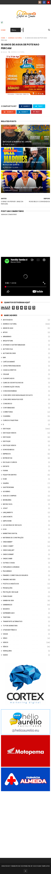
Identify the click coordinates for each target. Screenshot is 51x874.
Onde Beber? (8, 542)
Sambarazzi (7, 605)
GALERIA (6, 483)
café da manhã (9, 362)
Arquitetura (8, 341)
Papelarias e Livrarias (11, 567)
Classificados (8, 378)
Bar (4, 357)
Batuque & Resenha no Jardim (17, 141)
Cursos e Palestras (10, 420)
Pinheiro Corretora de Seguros (15, 575)
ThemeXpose (15, 866)
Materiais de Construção (13, 538)
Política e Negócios (11, 584)
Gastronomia (8, 487)
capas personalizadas (12, 366)
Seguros (6, 609)
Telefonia (6, 617)
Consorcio (7, 404)
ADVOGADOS (8, 320)
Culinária (6, 416)
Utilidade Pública (10, 630)
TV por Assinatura (10, 626)
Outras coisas (9, 563)
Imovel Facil (7, 504)
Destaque (7, 429)
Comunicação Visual (11, 387)
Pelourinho (7, 571)
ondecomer (7, 559)
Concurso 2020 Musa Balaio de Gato (18, 395)
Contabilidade (9, 408)
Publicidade (7, 596)
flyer (5, 479)
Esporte (6, 466)
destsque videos (9, 445)
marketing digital (10, 533)
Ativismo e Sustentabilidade (14, 345)
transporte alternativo (12, 621)
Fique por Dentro (10, 475)
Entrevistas (7, 458)
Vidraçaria (7, 651)
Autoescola (8, 349)
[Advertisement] (25, 821)
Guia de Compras (9, 496)
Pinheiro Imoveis (9, 579)
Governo (6, 491)
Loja (4, 529)
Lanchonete (7, 517)
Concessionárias (10, 391)
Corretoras (8, 412)
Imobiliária (7, 500)
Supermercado (9, 613)
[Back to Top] (25, 871)
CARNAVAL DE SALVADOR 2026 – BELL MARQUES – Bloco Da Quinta (24, 163)
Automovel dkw (9, 353)
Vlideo (5, 655)
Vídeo (5, 638)
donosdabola (8, 450)
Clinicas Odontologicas (13, 383)
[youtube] (48, 2)
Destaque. (7, 437)
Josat (5, 508)
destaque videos (9, 433)
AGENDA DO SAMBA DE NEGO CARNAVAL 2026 (23, 187)
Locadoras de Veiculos (12, 525)
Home (3, 30)
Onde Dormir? (8, 554)
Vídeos (5, 647)
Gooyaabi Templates (41, 866)
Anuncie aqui (8, 328)
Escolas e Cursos (10, 462)
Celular (6, 374)
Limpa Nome (7, 521)
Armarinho (7, 336)
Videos (5, 642)
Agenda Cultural (15, 38)
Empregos (7, 454)
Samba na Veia (8, 600)
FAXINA (5, 470)
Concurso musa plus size (13, 399)
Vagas (5, 634)
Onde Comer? (8, 546)
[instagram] (39, 2)
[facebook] (44, 2)
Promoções (7, 588)
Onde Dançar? (8, 550)
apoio (5, 332)
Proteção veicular (10, 592)
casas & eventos (9, 370)
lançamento (8, 512)
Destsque (6, 441)
